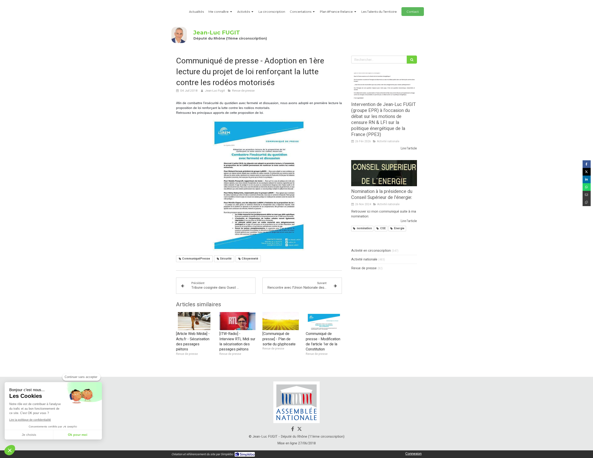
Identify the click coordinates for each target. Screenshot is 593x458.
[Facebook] (292, 430)
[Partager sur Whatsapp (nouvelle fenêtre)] (587, 187)
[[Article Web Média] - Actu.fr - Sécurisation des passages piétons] (194, 321)
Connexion (413, 453)
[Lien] (296, 402)
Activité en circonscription (371, 250)
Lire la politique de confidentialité (30, 419)
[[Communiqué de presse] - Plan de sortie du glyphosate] (280, 321)
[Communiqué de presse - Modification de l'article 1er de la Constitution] (324, 321)
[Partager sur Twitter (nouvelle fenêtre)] (587, 172)
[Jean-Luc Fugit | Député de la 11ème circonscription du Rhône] (179, 35)
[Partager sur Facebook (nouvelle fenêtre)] (587, 164)
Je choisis (29, 434)
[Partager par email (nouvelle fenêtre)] (587, 194)
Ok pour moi (77, 434)
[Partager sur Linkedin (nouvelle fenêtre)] (587, 179)
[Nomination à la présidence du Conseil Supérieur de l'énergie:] (384, 173)
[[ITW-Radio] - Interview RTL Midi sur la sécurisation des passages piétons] (237, 321)
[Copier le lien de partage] (587, 202)
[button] (9, 450)
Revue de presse (364, 268)
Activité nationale (364, 259)
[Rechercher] (412, 60)
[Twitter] (299, 430)
